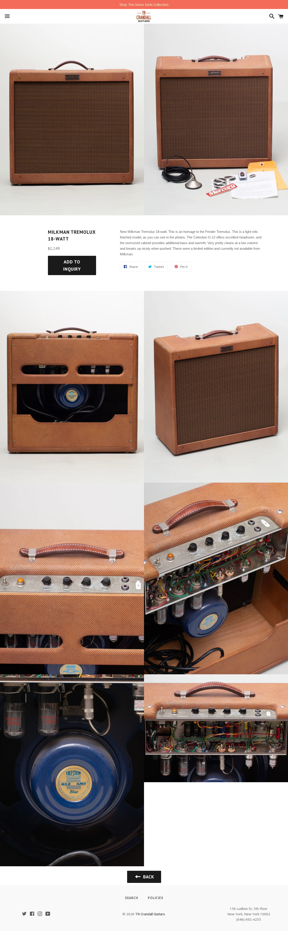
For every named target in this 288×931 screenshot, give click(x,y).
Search (131, 898)
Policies (155, 898)
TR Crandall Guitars (150, 914)
